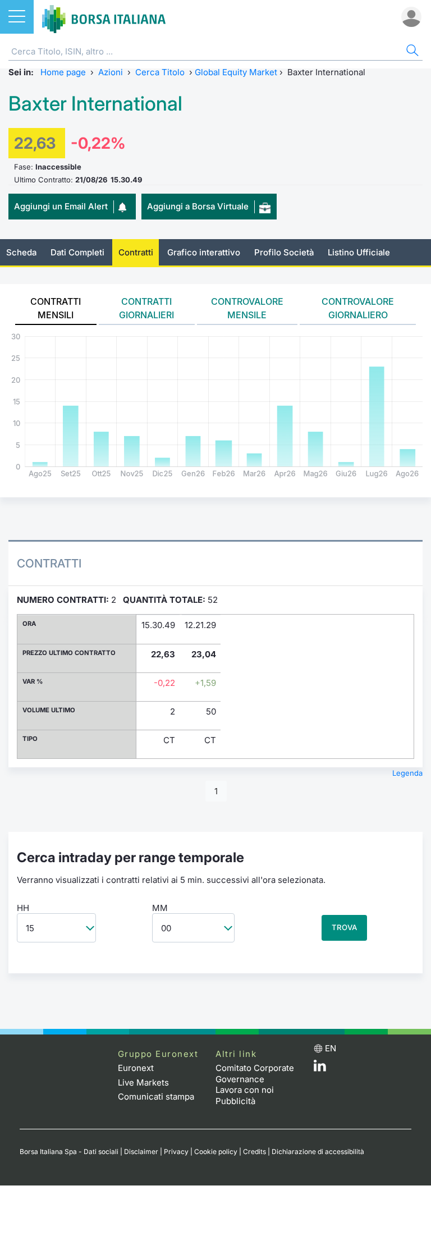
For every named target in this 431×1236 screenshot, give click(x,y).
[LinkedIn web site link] (320, 1068)
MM (160, 908)
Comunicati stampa (156, 1096)
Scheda (21, 252)
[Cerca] (411, 52)
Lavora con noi (245, 1089)
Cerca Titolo (160, 72)
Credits (254, 1151)
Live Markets (143, 1082)
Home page (63, 72)
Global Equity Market (236, 72)
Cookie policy (215, 1151)
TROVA (344, 927)
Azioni (110, 72)
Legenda (407, 772)
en (330, 1048)
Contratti (135, 252)
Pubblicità (235, 1101)
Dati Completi (77, 252)
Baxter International (95, 103)
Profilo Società (284, 252)
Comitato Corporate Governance (255, 1073)
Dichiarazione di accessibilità (318, 1151)
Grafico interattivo (203, 252)
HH (23, 908)
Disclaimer (141, 1151)
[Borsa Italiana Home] (104, 17)
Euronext (136, 1068)
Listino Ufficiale (359, 252)
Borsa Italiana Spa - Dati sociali (69, 1151)
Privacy (176, 1151)
